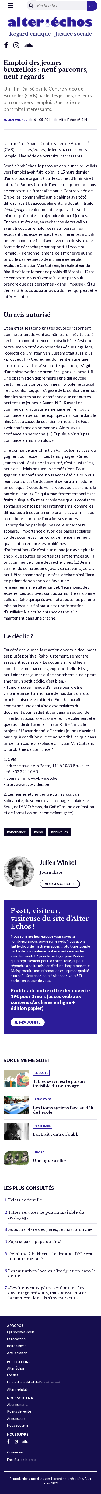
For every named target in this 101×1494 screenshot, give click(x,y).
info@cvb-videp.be (40, 778)
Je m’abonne (28, 1022)
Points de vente (19, 1411)
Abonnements (17, 1405)
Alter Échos (16, 1368)
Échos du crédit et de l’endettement (34, 1382)
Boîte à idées (16, 1346)
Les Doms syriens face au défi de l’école (63, 1110)
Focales (12, 1375)
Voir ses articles (59, 884)
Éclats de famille (25, 1200)
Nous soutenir (18, 1425)
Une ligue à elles (49, 1160)
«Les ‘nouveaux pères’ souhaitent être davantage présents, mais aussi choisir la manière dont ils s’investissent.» (47, 1293)
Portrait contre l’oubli (55, 1134)
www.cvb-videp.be (32, 784)
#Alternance (16, 831)
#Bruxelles (59, 831)
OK (91, 6)
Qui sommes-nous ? (22, 1332)
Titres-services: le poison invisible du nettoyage (59, 1083)
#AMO (38, 831)
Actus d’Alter (17, 1353)
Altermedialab (17, 1389)
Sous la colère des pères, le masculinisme (50, 1229)
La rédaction (16, 1339)
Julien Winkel (15, 120)
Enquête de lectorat (22, 1459)
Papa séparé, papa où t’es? (34, 1241)
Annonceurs (16, 1418)
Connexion (15, 1452)
